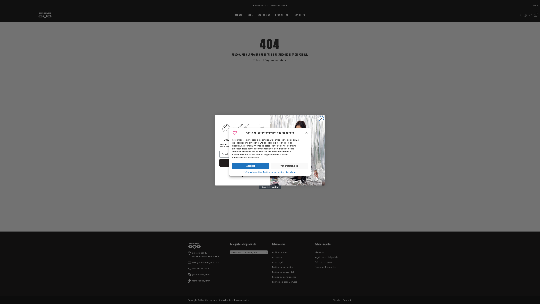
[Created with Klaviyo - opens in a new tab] (270, 187)
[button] (306, 132)
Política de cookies (253, 172)
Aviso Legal (291, 172)
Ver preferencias (289, 165)
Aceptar (250, 165)
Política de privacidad (273, 172)
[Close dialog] (321, 118)
